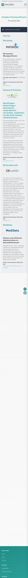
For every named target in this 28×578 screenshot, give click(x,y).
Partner (4, 560)
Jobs (3, 557)
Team (3, 554)
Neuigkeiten (5, 568)
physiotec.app (7, 85)
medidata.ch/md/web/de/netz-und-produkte (13, 266)
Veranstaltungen (6, 571)
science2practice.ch (8, 160)
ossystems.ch (7, 220)
